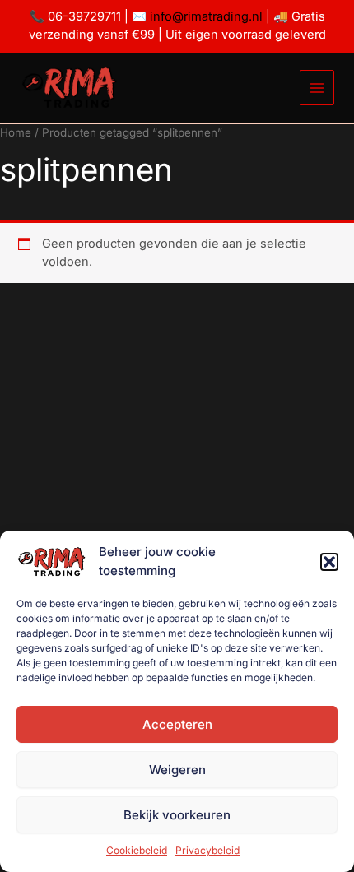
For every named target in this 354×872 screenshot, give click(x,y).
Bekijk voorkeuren (177, 815)
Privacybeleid (207, 850)
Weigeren (177, 769)
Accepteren (177, 724)
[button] (329, 562)
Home (15, 132)
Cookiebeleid (136, 850)
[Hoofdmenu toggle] (317, 87)
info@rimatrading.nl (205, 16)
